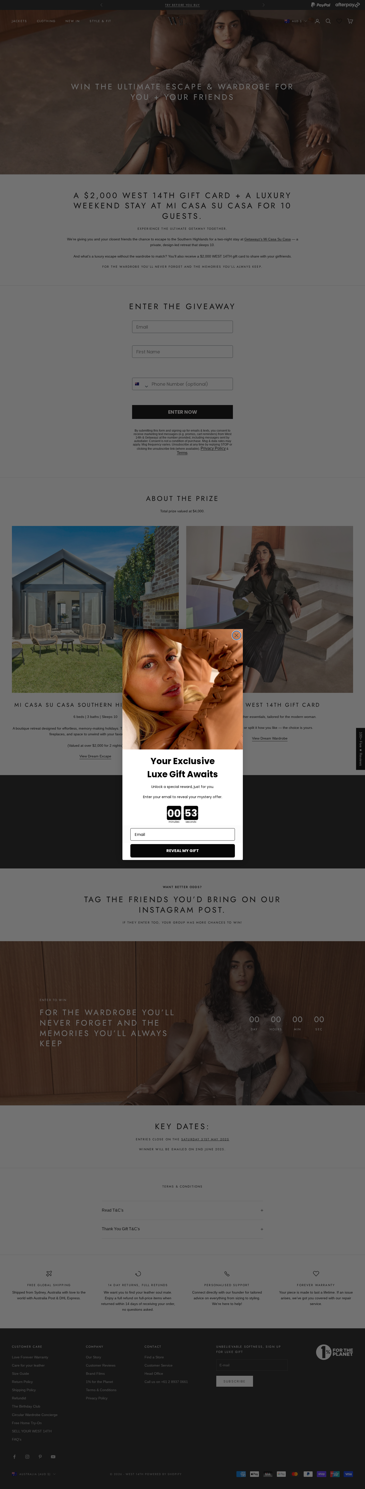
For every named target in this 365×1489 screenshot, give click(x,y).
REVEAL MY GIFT (182, 851)
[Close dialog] (236, 635)
